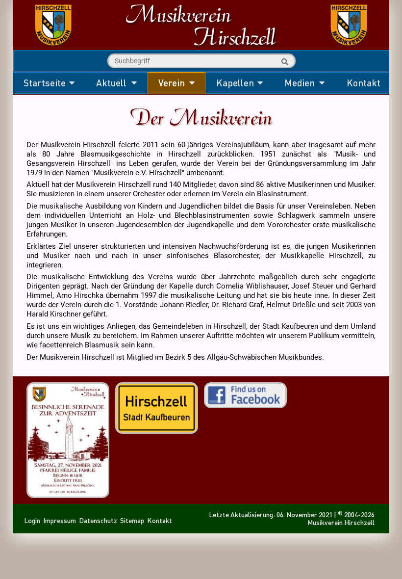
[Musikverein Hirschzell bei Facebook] (245, 403)
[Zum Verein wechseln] (201, 47)
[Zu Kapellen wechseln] (349, 46)
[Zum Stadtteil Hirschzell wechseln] (157, 428)
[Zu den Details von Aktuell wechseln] (67, 494)
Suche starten (283, 62)
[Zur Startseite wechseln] (53, 46)
